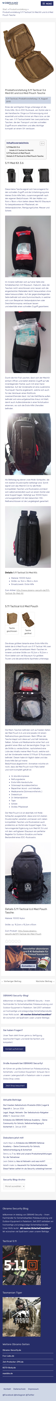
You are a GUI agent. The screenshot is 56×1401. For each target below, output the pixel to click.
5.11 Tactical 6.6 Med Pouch (18, 153)
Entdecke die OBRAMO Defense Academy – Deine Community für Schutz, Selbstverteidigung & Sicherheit (25, 1123)
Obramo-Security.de (12, 1350)
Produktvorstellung (28, 99)
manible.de (8, 1373)
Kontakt (7, 1389)
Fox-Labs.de (8, 1356)
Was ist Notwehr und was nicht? (30, 1161)
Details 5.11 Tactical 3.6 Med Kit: (21, 150)
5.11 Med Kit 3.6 (13, 147)
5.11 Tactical (12, 99)
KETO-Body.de (9, 1367)
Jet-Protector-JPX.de (13, 1362)
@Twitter (30, 1395)
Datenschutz (19, 1389)
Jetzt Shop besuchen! (15, 1085)
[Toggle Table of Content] (41, 143)
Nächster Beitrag (45, 981)
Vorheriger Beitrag (11, 981)
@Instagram (19, 1395)
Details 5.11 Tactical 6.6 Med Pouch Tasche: (25, 156)
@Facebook (8, 1395)
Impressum (33, 1389)
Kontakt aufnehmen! (14, 1049)
